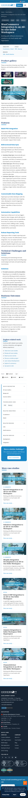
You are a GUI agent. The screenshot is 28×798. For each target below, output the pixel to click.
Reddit (14, 377)
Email (22, 377)
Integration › (6, 442)
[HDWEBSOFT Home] (8, 5)
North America (10, 54)
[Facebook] (2, 757)
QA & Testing (4, 750)
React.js (20, 49)
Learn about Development (12, 361)
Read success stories (10, 356)
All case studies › (7, 390)
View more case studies (11, 350)
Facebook (10, 374)
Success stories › (7, 396)
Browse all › (6, 393)
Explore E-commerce (10, 363)
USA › (4, 427)
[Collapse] (24, 386)
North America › (7, 430)
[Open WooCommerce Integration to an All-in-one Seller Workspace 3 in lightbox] (7, 81)
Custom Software (5, 737)
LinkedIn (6, 377)
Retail (12, 49)
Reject (14, 794)
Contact (19, 5)
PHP (16, 49)
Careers (17, 745)
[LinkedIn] (5, 757)
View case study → (8, 503)
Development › (6, 439)
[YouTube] (15, 757)
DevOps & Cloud (5, 748)
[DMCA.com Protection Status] (14, 708)
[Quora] (12, 757)
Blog (16, 742)
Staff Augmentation (6, 740)
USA (4, 54)
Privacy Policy (5, 794)
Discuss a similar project (11, 358)
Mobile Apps (4, 742)
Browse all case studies (11, 353)
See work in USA (9, 366)
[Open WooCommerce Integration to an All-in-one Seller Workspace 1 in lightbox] (7, 74)
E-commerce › (6, 414)
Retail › (5, 418)
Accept (23, 794)
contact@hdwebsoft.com (7, 702)
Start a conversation (14, 457)
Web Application (5, 745)
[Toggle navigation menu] (25, 5)
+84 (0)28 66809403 (6, 704)
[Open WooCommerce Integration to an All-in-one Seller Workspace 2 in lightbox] (21, 74)
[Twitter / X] (9, 757)
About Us (17, 737)
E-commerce (6, 49)
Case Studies (9, 12)
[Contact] (25, 783)
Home (2, 12)
